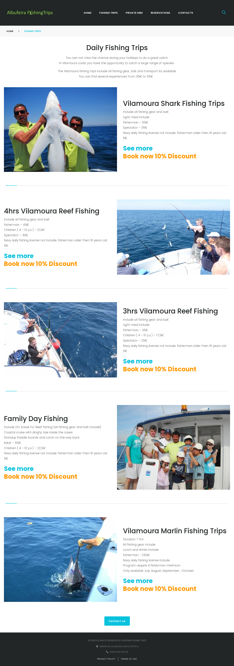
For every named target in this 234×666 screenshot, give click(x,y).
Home (10, 31)
